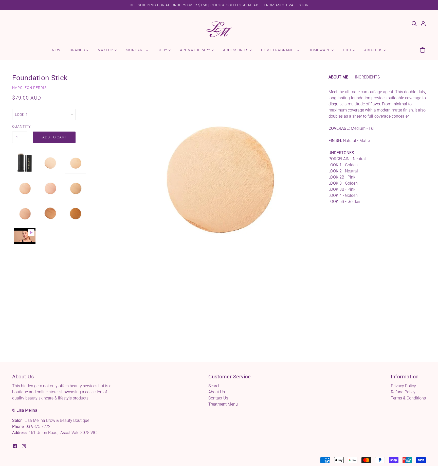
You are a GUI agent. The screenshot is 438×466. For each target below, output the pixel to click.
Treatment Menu (223, 404)
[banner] (219, 28)
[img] (414, 23)
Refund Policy (403, 392)
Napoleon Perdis (29, 88)
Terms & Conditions (408, 398)
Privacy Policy (403, 385)
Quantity (19, 126)
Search (214, 385)
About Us (216, 392)
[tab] (338, 78)
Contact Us (218, 398)
